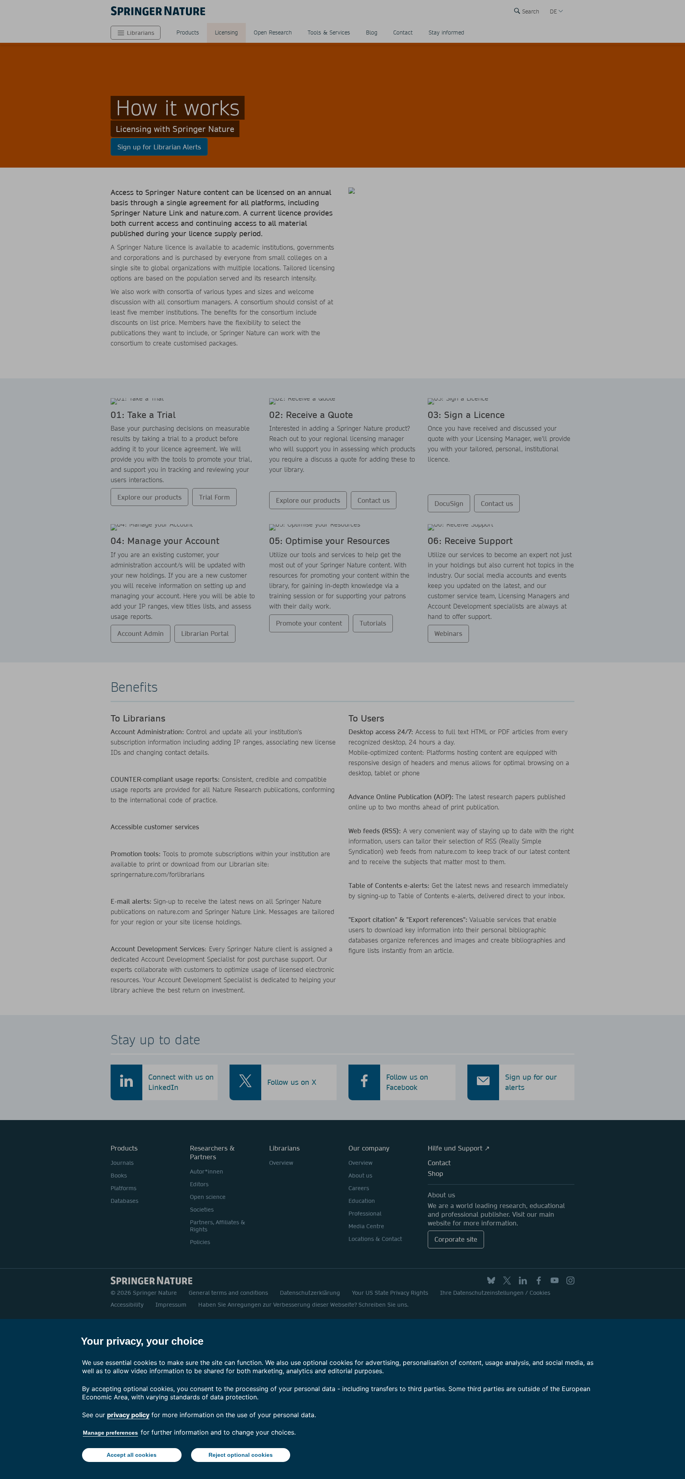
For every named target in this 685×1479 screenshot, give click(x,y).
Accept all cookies (132, 1455)
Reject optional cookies (241, 1455)
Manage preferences (110, 1432)
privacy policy (128, 1415)
